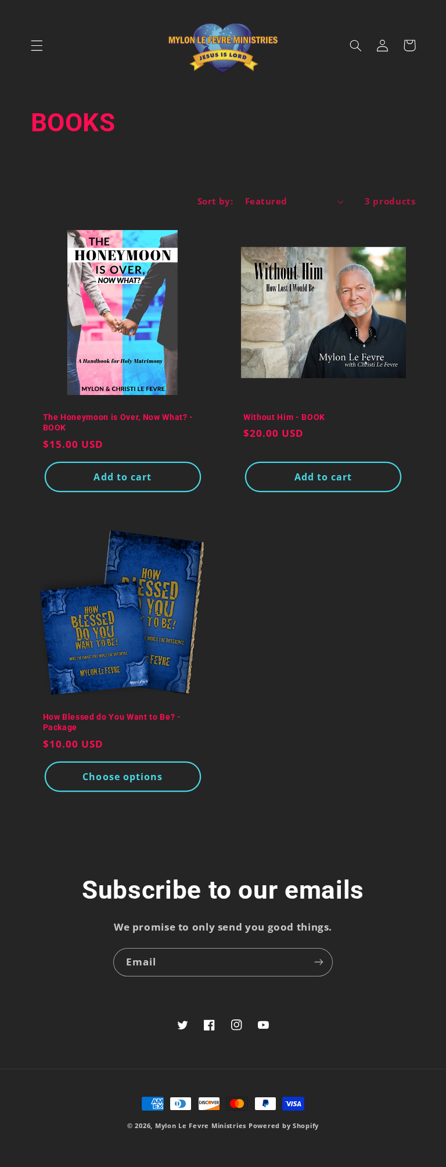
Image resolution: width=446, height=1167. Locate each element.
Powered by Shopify (284, 1126)
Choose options (122, 776)
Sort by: (215, 201)
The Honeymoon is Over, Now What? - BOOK (118, 422)
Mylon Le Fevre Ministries (200, 1126)
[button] (36, 45)
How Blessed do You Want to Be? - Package (112, 722)
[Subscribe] (318, 962)
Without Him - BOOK (284, 417)
